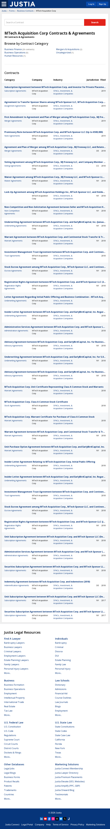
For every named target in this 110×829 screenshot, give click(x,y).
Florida (58, 743)
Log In (91, 4)
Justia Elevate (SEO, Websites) (70, 781)
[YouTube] (45, 818)
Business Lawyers (13, 647)
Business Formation (14, 684)
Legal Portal (27, 824)
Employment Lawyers (14, 655)
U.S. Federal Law (13, 722)
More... (7, 673)
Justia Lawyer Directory (66, 772)
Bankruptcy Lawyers (14, 642)
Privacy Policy (77, 824)
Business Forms (12, 777)
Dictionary (60, 684)
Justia (4, 11)
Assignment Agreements (15, 106)
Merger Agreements (13, 120)
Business (9, 680)
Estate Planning (63, 660)
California (60, 739)
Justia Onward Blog (64, 790)
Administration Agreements (16, 330)
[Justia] (22, 4)
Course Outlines (63, 697)
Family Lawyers (11, 664)
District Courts (11, 748)
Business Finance (13, 49)
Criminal (59, 647)
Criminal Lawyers (12, 651)
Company (39, 824)
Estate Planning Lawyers (16, 660)
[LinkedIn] (41, 818)
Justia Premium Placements (68, 777)
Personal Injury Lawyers (16, 668)
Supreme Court (11, 739)
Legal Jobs (9, 768)
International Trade (14, 702)
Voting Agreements (12, 165)
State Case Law (62, 735)
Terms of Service (61, 824)
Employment (10, 693)
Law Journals (61, 702)
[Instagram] (53, 818)
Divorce (59, 651)
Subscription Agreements (15, 91)
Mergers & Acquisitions (67, 49)
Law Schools (62, 680)
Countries (9, 794)
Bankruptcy (61, 642)
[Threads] (57, 818)
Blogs (58, 706)
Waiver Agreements (12, 180)
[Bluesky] (61, 818)
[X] (64, 818)
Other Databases (14, 764)
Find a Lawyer (12, 638)
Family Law (60, 664)
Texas (58, 752)
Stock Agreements (12, 405)
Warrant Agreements (13, 240)
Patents (8, 785)
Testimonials (61, 794)
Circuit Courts (11, 743)
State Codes (61, 730)
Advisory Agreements (13, 345)
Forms (12, 11)
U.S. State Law (63, 722)
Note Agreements (12, 135)
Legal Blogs (10, 772)
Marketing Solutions (67, 764)
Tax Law (8, 710)
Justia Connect (12, 824)
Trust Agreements (12, 255)
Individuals (61, 638)
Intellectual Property (14, 697)
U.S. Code (8, 730)
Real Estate (9, 706)
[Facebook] (49, 818)
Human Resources (13, 55)
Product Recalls (11, 781)
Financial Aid (61, 693)
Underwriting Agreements (15, 225)
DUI (57, 655)
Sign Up (102, 4)
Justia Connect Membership (69, 768)
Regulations (10, 735)
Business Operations (14, 52)
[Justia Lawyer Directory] (68, 818)
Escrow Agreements (13, 270)
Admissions (60, 689)
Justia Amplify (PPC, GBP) (67, 785)
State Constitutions (64, 726)
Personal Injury (62, 668)
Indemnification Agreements (16, 585)
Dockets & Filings (12, 752)
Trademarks (10, 790)
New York (60, 748)
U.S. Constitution (12, 726)
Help (48, 824)
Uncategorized (63, 52)
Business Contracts (25, 11)
